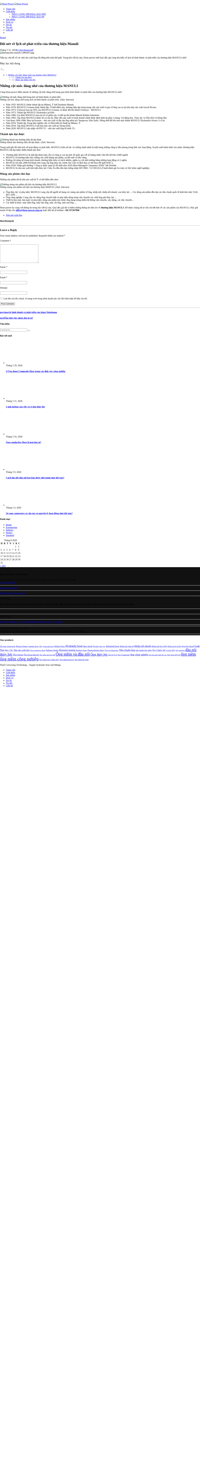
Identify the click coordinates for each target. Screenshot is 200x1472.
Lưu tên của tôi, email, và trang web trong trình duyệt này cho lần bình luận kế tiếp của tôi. (45, 298)
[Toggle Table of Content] (2, 70)
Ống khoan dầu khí (31, 655)
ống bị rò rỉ (112, 655)
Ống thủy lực (99, 654)
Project (9, 532)
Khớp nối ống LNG (159, 646)
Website (3, 288)
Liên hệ (9, 30)
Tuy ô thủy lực (159, 650)
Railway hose (81, 650)
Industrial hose (112, 646)
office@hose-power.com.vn (29, 210)
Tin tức (9, 27)
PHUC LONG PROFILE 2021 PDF (29, 14)
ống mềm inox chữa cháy (49, 660)
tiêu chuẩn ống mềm (144, 650)
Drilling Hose (59, 646)
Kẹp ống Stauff (188, 646)
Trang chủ (10, 9)
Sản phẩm (10, 19)
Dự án (9, 24)
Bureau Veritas (22, 646)
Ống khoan (18, 654)
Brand (3, 37)
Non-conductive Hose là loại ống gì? (23, 442)
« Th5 (3, 566)
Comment (5, 240)
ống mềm (188, 654)
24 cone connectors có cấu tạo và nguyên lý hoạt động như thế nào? (39, 513)
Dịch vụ (9, 22)
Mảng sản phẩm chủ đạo (25, 80)
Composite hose (48, 646)
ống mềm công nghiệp (19, 658)
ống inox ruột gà (173, 655)
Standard (10, 535)
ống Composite (124, 655)
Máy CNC (9, 650)
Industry (9, 530)
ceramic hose (33, 646)
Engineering (11, 527)
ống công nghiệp (139, 654)
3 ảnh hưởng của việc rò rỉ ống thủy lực (25, 406)
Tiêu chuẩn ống (127, 650)
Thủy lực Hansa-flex (111, 650)
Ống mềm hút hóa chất (47, 655)
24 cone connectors (7, 646)
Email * (3, 277)
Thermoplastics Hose (95, 650)
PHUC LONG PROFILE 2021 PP (28, 17)
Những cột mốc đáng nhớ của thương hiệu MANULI (32, 75)
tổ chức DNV (170, 650)
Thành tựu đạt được (23, 77)
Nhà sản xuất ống (14, 215)
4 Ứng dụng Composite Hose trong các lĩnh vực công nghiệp (35, 371)
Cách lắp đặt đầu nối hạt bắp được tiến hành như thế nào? (35, 478)
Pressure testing (67, 650)
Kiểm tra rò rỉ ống (174, 646)
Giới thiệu (10, 11)
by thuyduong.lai (24, 50)
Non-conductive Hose (37, 650)
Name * (3, 267)
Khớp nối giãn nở (127, 646)
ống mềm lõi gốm (82, 660)
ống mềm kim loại (67, 660)
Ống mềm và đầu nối (73, 654)
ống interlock (180, 650)
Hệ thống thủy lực (99, 646)
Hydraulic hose (73, 646)
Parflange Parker (52, 650)
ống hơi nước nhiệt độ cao (157, 655)
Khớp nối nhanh (142, 646)
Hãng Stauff (87, 646)
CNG (40, 646)
